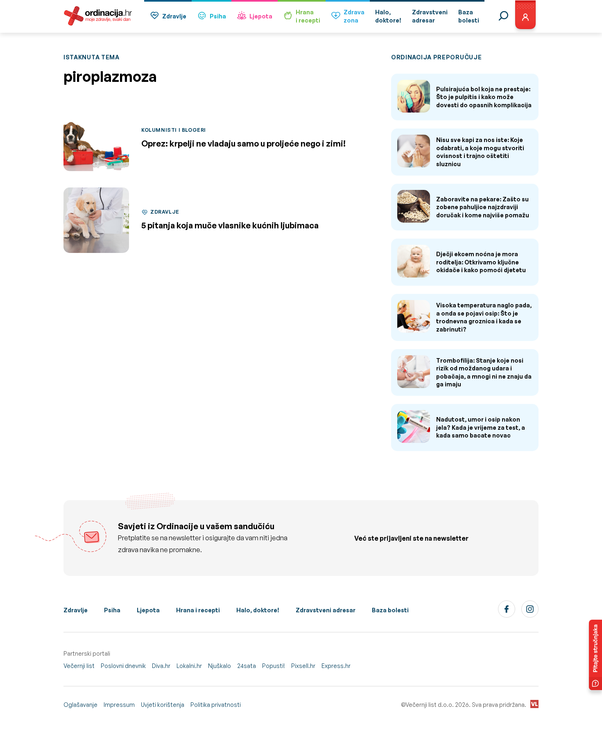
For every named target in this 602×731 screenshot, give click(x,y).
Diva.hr (161, 665)
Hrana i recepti (198, 610)
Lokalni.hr (189, 665)
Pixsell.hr (303, 665)
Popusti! (273, 665)
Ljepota (260, 16)
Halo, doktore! (257, 610)
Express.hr (336, 665)
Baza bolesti (390, 610)
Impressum (119, 704)
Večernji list (79, 665)
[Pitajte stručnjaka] (595, 655)
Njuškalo (219, 665)
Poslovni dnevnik (123, 665)
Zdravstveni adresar (325, 610)
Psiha (218, 16)
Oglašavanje (80, 704)
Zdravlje (174, 16)
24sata (246, 665)
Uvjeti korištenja (162, 704)
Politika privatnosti (215, 704)
